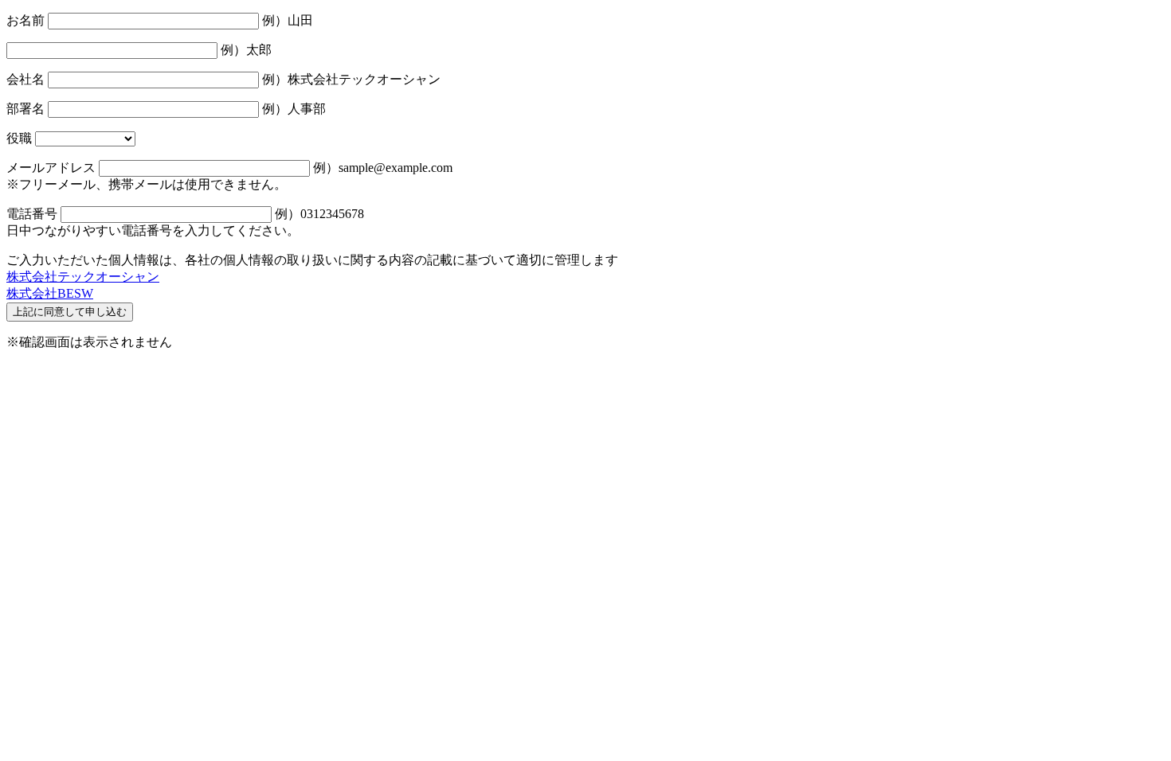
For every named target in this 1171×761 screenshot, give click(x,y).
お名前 (25, 20)
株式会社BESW (49, 293)
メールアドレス (51, 167)
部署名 (25, 108)
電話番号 (31, 213)
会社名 (25, 79)
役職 (19, 138)
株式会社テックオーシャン (82, 276)
